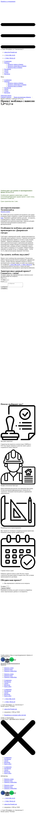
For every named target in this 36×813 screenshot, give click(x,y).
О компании (8, 61)
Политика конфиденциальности (10, 663)
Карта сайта (7, 686)
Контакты (7, 74)
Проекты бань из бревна (15, 67)
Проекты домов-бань (10, 671)
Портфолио (7, 69)
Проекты (7, 63)
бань (2, 218)
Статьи (6, 72)
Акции (6, 70)
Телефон (3, 279)
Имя (2, 278)
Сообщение (4, 286)
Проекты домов (9, 668)
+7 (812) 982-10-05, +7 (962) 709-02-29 (20, 264)
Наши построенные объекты (22, 97)
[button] (18, 77)
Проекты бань (8, 669)
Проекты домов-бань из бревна (17, 66)
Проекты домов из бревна (15, 64)
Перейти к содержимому (8, 1)
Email (2, 281)
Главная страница (6, 97)
